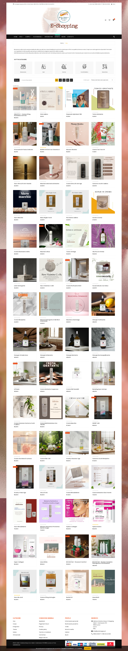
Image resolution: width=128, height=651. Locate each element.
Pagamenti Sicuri (44, 624)
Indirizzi (67, 632)
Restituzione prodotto (71, 624)
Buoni (66, 635)
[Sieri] (43, 66)
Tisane (15, 629)
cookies (79, 648)
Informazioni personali (71, 621)
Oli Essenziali (16, 635)
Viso (14, 621)
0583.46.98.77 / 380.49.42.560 (102, 634)
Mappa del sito (43, 637)
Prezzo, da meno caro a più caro (102, 80)
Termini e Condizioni (45, 632)
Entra (114, 4)
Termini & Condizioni (67, 648)
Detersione (23, 72)
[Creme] (64, 66)
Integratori (16, 626)
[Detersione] (23, 66)
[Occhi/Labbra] (84, 66)
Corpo (15, 624)
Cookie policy (43, 629)
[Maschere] (105, 66)
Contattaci (42, 635)
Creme (64, 72)
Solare (15, 632)
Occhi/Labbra (84, 72)
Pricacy (41, 626)
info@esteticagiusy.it (99, 631)
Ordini (67, 626)
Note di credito (69, 629)
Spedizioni (42, 621)
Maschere (104, 72)
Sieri (44, 72)
